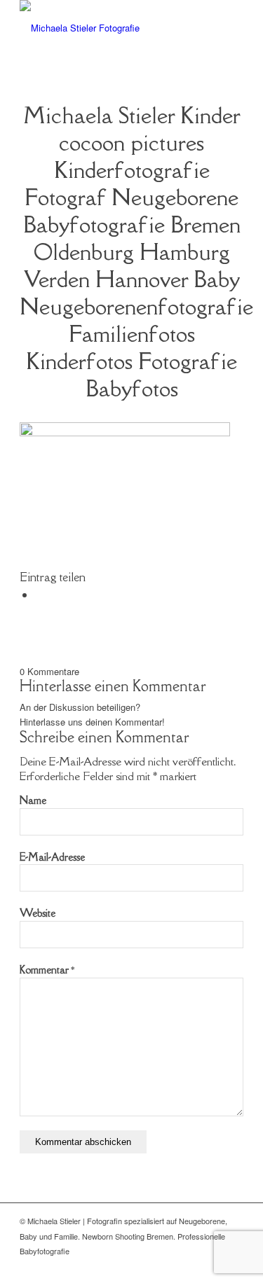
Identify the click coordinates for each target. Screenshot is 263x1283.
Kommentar (47, 969)
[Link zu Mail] (211, 1265)
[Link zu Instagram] (232, 1265)
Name (33, 800)
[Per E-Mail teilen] (39, 594)
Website (37, 913)
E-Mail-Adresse (52, 857)
